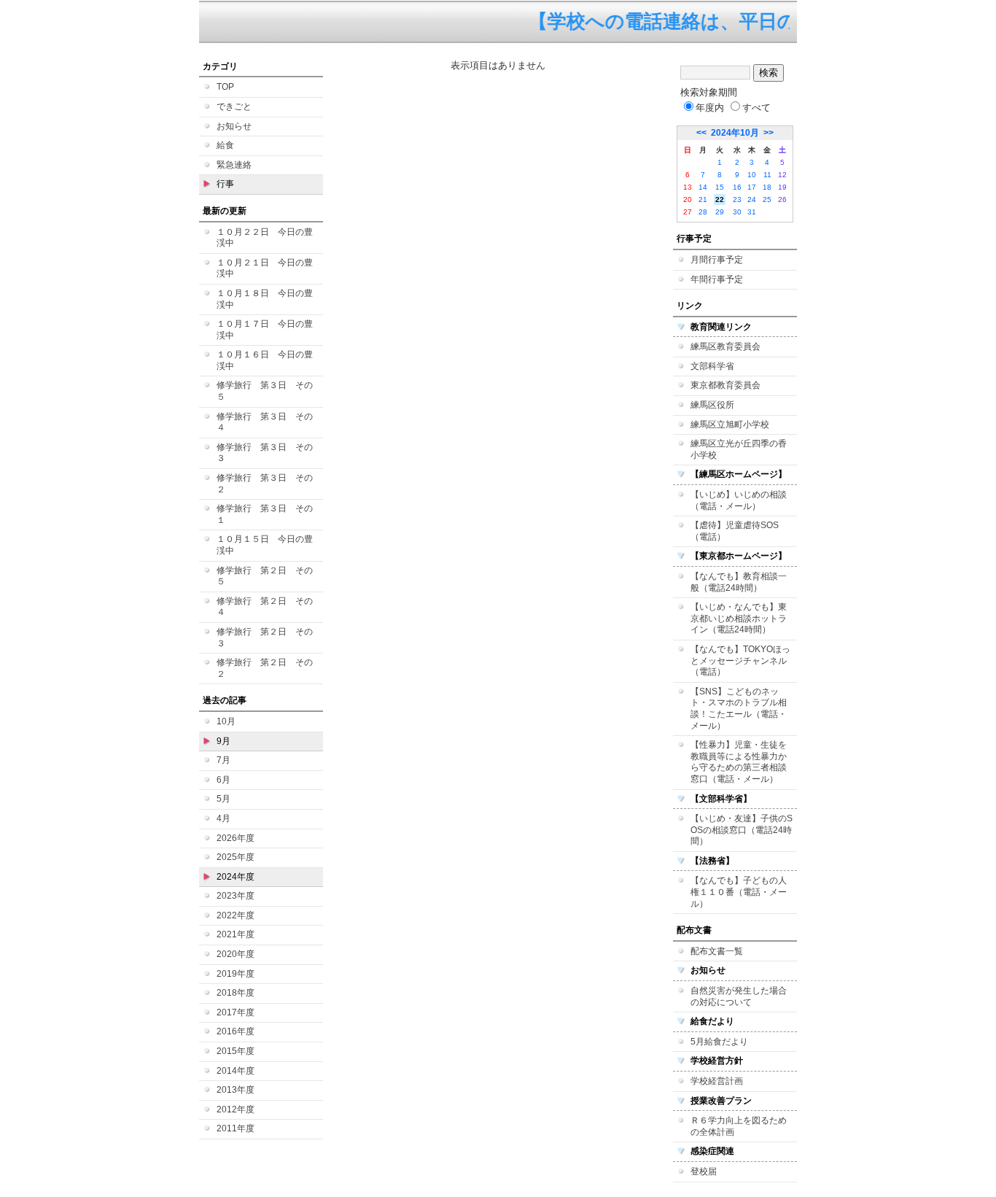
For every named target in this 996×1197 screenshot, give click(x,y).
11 (767, 175)
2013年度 (235, 1090)
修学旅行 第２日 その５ (265, 576)
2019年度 (235, 974)
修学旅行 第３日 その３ (265, 453)
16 (737, 187)
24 (751, 199)
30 (737, 212)
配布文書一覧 (716, 951)
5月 (223, 799)
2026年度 (235, 838)
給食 (225, 145)
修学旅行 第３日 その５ (265, 391)
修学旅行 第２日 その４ (265, 607)
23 (737, 199)
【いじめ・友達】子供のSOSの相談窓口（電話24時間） (741, 829)
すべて (756, 107)
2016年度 (235, 1031)
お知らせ (234, 126)
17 (751, 187)
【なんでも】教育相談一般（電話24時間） (738, 582)
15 (719, 187)
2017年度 (235, 1012)
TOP (225, 87)
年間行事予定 (716, 279)
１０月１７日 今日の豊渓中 (265, 330)
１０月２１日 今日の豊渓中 (265, 268)
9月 (223, 741)
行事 (225, 184)
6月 (223, 780)
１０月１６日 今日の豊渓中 (265, 360)
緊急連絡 (234, 165)
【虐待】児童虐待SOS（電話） (734, 531)
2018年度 (235, 993)
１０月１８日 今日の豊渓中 (265, 299)
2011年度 (235, 1128)
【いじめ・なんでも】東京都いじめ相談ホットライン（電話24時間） (738, 618)
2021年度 (235, 934)
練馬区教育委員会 (725, 346)
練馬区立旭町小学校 (729, 424)
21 (703, 199)
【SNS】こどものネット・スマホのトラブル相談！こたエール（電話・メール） (738, 708)
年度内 (710, 107)
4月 (223, 818)
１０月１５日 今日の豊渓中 (265, 545)
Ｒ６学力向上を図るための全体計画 (738, 1126)
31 (751, 212)
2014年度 (235, 1071)
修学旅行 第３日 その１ (265, 514)
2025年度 (235, 857)
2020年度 (235, 954)
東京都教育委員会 (725, 385)
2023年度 (235, 896)
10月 (226, 721)
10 (751, 175)
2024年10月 (735, 133)
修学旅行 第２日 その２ (265, 668)
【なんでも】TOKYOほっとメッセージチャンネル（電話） (740, 660)
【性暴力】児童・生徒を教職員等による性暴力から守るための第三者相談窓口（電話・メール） (738, 762)
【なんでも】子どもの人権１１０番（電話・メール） (738, 891)
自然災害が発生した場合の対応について (738, 996)
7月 (223, 760)
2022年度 (235, 915)
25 (767, 199)
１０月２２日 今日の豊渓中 (265, 238)
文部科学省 (712, 366)
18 (767, 187)
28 (703, 212)
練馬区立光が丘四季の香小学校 (738, 449)
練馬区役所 (712, 405)
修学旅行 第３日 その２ (265, 484)
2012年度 (235, 1109)
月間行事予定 (716, 260)
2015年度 (235, 1051)
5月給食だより (719, 1042)
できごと (234, 106)
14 (703, 187)
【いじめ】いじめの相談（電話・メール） (738, 500)
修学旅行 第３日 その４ (265, 422)
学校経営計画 (716, 1081)
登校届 (703, 1171)
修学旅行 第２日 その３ (265, 637)
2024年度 (235, 877)
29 (719, 212)
